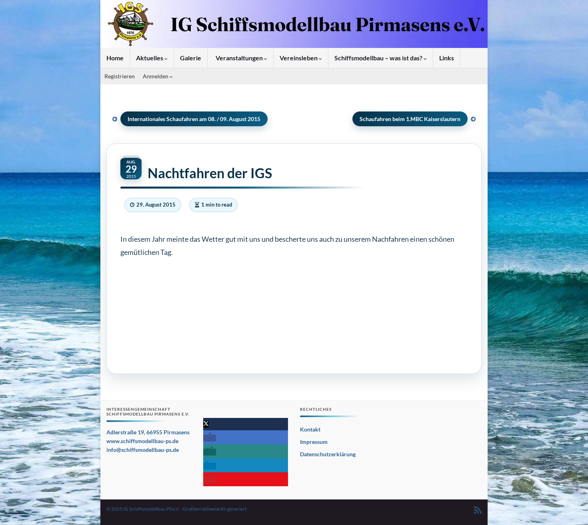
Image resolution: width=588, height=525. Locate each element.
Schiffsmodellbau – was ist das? (379, 58)
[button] (206, 424)
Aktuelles (150, 58)
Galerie (190, 58)
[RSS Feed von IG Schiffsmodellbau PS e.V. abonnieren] (478, 509)
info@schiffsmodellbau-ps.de (142, 449)
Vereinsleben (299, 58)
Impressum (314, 441)
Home (115, 58)
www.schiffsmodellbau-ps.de (142, 441)
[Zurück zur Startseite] (294, 24)
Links (446, 58)
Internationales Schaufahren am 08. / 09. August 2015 (194, 118)
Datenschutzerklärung (328, 454)
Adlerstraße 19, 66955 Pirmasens (148, 432)
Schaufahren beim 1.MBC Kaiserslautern (410, 118)
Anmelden (156, 76)
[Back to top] (570, 507)
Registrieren (119, 76)
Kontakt (310, 429)
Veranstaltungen (239, 58)
